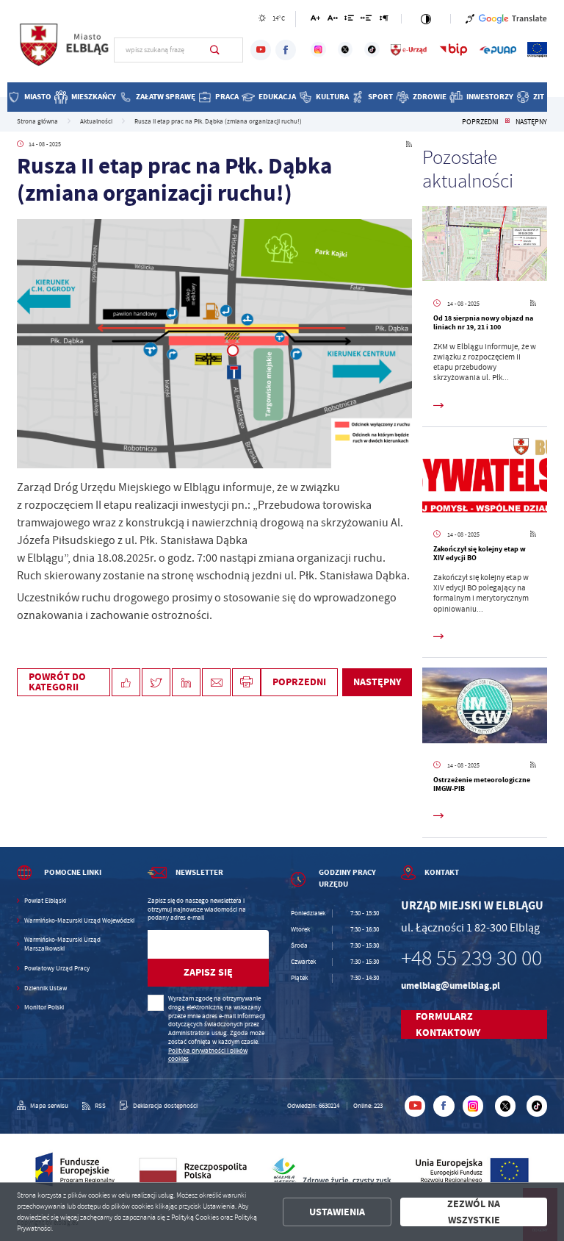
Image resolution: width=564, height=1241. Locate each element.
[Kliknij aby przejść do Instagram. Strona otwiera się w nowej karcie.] (318, 49)
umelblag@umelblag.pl (450, 985)
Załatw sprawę (165, 96)
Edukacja (277, 96)
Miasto (37, 96)
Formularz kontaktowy (448, 1024)
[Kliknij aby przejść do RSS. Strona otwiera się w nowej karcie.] (409, 144)
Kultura (332, 96)
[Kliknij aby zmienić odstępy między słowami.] (366, 20)
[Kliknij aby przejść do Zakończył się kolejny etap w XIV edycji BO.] (484, 476)
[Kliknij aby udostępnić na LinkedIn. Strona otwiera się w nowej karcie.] (186, 682)
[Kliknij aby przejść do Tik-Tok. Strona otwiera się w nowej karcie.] (372, 49)
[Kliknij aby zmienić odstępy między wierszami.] (349, 20)
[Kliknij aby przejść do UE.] (537, 49)
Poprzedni (480, 122)
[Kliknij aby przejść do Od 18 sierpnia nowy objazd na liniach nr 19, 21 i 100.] (484, 245)
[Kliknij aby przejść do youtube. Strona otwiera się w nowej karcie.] (260, 50)
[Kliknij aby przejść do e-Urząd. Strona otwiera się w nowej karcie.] (409, 49)
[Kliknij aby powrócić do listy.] (507, 122)
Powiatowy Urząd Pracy (57, 969)
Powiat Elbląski (45, 901)
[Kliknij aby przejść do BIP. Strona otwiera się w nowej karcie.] (453, 49)
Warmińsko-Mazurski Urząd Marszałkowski (62, 944)
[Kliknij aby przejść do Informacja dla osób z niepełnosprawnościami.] (470, 19)
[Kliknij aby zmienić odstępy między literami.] (332, 20)
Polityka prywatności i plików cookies (207, 1055)
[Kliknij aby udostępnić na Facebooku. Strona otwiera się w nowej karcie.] (126, 682)
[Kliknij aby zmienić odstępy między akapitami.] (384, 20)
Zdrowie (429, 96)
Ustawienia (337, 1212)
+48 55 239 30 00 (471, 958)
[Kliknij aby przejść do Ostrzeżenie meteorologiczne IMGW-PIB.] (484, 707)
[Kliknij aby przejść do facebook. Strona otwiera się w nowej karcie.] (285, 50)
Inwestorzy (489, 96)
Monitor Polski (44, 1008)
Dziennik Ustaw (45, 988)
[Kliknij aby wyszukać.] (215, 50)
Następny (531, 122)
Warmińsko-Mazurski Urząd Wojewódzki (79, 921)
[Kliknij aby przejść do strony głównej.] (65, 48)
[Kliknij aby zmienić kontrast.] (425, 19)
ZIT (538, 96)
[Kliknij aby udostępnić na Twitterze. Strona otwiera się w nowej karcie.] (156, 682)
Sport (380, 96)
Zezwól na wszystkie (473, 1212)
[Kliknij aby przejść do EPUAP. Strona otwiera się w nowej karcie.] (498, 49)
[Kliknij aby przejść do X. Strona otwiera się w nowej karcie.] (345, 49)
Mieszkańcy (93, 96)
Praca (227, 96)
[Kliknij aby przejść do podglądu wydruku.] (246, 682)
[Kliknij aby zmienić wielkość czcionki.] (315, 20)
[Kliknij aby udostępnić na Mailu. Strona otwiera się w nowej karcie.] (216, 682)
